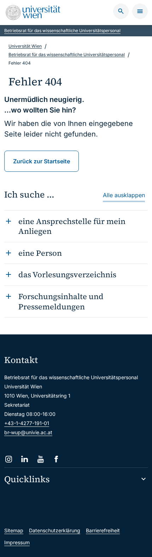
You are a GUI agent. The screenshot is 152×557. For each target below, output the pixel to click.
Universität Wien (25, 46)
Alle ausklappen (124, 195)
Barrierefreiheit (103, 530)
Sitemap (13, 530)
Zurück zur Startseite (41, 161)
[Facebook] (56, 459)
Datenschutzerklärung (54, 530)
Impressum (17, 542)
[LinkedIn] (24, 459)
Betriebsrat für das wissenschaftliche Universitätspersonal (62, 30)
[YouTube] (40, 459)
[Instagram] (8, 459)
